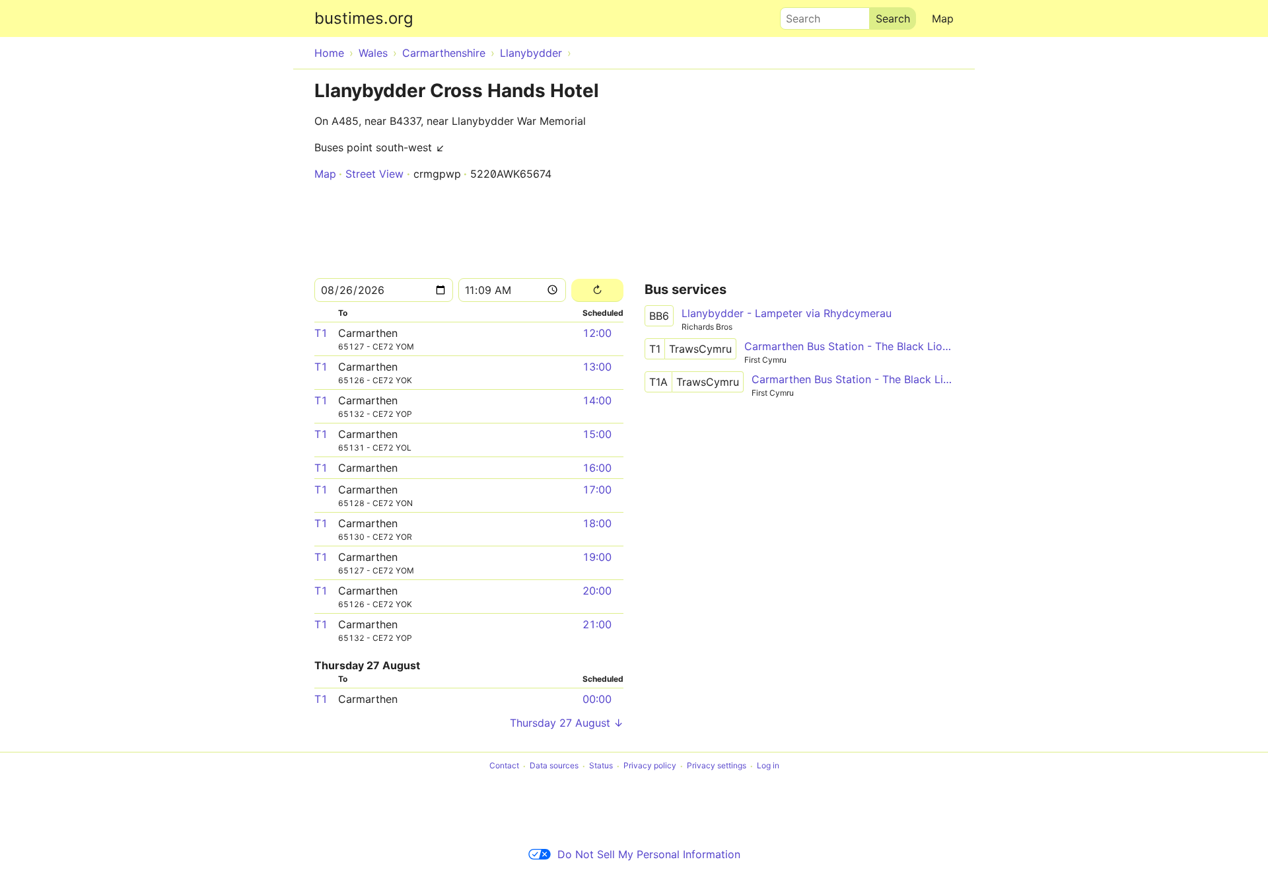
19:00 (597, 557)
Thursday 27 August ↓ (566, 722)
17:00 (597, 489)
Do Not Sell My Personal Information (648, 854)
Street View (374, 173)
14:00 (597, 400)
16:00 (597, 467)
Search (797, 15)
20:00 (597, 590)
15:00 (597, 434)
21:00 (597, 624)
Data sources (554, 766)
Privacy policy (649, 766)
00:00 (597, 699)
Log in (768, 766)
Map (943, 18)
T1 (321, 333)
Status (601, 766)
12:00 (597, 333)
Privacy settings (716, 766)
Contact (504, 766)
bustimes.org (363, 18)
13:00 (597, 366)
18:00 (597, 523)
